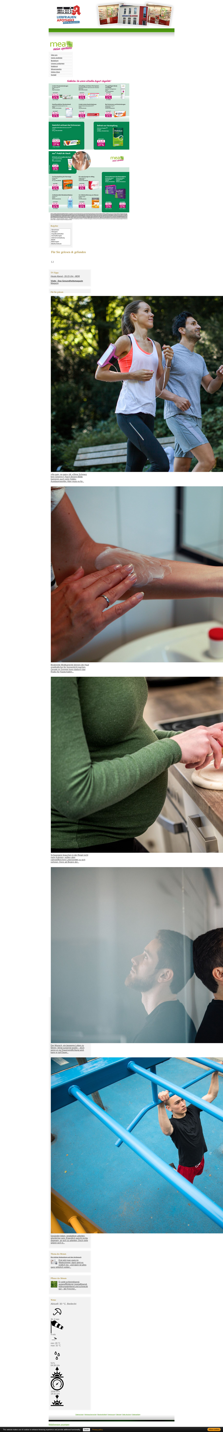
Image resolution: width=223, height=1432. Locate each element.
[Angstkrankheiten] (60, 234)
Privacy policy (97, 1430)
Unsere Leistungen (57, 63)
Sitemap (118, 1414)
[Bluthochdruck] (60, 244)
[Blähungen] (60, 242)
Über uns (54, 55)
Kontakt (53, 75)
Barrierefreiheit (102, 1414)
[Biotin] (60, 240)
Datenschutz (79, 1414)
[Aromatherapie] (60, 236)
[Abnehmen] (60, 230)
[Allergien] (60, 232)
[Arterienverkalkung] (60, 238)
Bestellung (54, 61)
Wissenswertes (56, 69)
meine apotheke (56, 58)
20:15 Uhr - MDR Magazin (67, 279)
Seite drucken (126, 1414)
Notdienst (54, 66)
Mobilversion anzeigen (59, 1424)
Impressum (111, 1414)
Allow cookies (214, 1429)
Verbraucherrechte (90, 1414)
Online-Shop (55, 72)
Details (86, 1430)
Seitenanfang (136, 1414)
